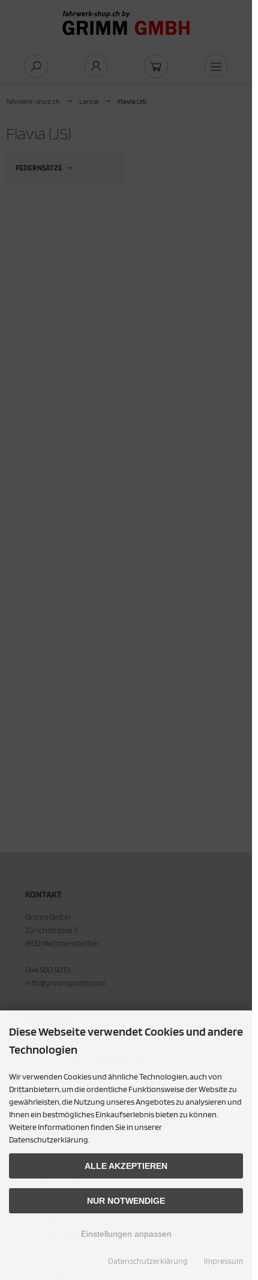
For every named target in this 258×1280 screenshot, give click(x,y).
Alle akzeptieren (126, 1166)
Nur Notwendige (126, 1201)
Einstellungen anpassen (126, 1234)
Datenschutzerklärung (148, 1261)
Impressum (223, 1261)
